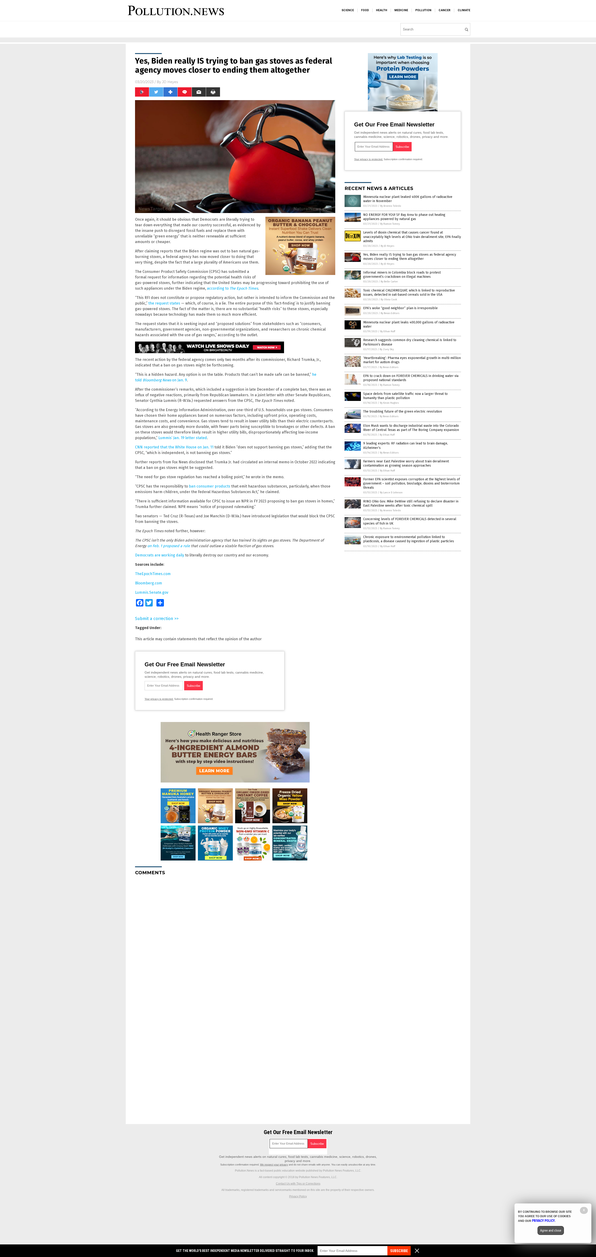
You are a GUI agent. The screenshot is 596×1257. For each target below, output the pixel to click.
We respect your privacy (274, 1164)
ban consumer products (209, 486)
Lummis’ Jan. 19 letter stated (182, 438)
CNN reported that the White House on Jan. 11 (174, 447)
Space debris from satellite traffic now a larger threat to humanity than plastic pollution (405, 396)
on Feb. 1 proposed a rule (168, 546)
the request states (164, 303)
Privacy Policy (298, 1196)
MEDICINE (401, 10)
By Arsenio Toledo (390, 205)
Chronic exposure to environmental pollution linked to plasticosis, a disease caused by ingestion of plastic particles (408, 539)
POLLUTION (423, 10)
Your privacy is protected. (159, 699)
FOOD (365, 10)
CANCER (444, 10)
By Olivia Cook (389, 299)
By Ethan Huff (387, 331)
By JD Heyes (387, 245)
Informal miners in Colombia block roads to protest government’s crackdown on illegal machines (402, 275)
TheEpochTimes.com (153, 574)
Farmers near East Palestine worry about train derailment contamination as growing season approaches (406, 463)
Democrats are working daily (159, 555)
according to (232, 288)
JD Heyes (170, 82)
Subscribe (399, 1251)
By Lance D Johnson (391, 492)
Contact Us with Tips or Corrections (298, 1183)
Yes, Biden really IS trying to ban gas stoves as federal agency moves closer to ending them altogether (409, 257)
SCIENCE (348, 10)
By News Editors (390, 313)
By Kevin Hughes (389, 402)
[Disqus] (235, 937)
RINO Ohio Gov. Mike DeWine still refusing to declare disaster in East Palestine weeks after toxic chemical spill (410, 503)
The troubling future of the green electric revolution (402, 411)
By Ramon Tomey (390, 223)
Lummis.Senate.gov (151, 592)
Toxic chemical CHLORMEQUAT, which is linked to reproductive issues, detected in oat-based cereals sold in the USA (409, 292)
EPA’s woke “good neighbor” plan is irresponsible (400, 308)
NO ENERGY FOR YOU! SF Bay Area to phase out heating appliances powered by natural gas (404, 217)
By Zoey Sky (387, 349)
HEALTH (381, 10)
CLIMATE (464, 10)
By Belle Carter (389, 281)
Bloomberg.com (148, 583)
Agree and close (550, 1230)
